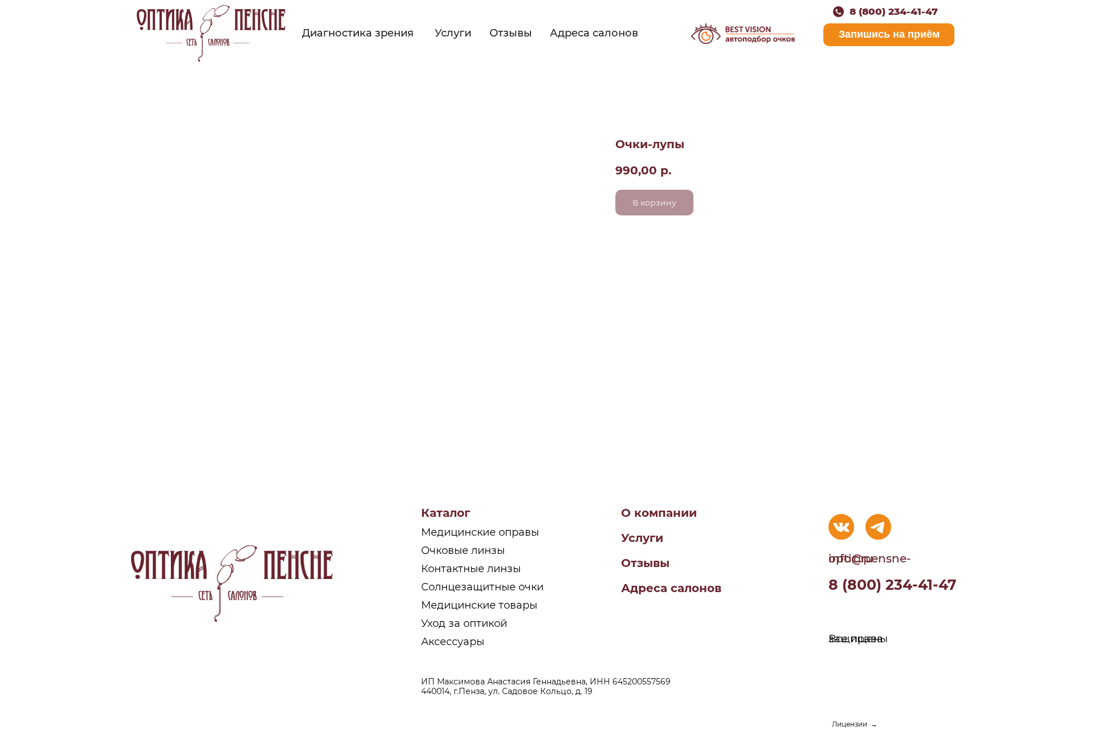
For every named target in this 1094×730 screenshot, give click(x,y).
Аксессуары (452, 641)
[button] (888, 34)
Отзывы (645, 563)
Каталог (445, 513)
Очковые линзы (463, 550)
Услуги (642, 538)
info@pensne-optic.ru (869, 558)
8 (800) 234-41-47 (894, 11)
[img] (211, 33)
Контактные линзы (471, 568)
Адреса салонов (671, 588)
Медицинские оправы (480, 532)
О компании (659, 513)
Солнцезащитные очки (482, 587)
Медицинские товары (479, 605)
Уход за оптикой (464, 623)
